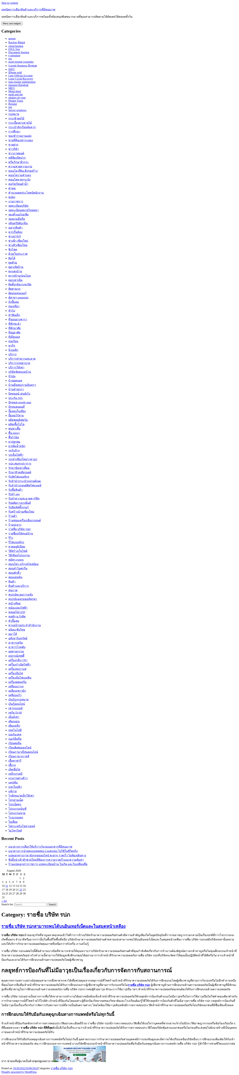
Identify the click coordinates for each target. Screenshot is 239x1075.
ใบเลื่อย (12, 821)
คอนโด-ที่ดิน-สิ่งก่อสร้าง (23, 170)
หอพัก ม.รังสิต (17, 616)
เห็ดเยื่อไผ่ (14, 769)
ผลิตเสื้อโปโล (16, 424)
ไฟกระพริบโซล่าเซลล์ (21, 826)
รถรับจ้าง (14, 450)
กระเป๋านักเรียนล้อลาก (22, 127)
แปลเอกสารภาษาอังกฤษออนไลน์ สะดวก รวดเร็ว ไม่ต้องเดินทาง (47, 855)
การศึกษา (14, 131)
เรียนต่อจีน (14, 743)
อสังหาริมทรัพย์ (17, 638)
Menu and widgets (12, 23)
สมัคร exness (16, 559)
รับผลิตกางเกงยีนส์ (19, 502)
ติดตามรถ (14, 288)
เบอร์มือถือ (15, 738)
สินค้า (12, 581)
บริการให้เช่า (16, 367)
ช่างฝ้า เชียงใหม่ (18, 240)
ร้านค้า (12, 516)
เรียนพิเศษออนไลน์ (19, 747)
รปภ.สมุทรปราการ (19, 463)
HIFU (11, 69)
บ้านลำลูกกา (16, 389)
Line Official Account (20, 75)
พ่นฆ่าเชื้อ (14, 428)
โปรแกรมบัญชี (17, 808)
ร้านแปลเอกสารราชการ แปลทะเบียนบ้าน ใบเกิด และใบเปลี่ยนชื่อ (47, 864)
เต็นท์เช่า (13, 717)
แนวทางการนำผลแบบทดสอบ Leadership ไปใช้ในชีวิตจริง (43, 851)
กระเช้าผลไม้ (16, 118)
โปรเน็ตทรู (14, 804)
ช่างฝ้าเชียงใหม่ (17, 245)
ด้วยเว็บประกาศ (17, 253)
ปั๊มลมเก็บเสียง (17, 411)
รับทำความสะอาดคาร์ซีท (24, 498)
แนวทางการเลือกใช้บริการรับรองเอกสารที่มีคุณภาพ (40, 846)
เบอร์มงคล (14, 734)
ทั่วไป (11, 310)
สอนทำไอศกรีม (17, 568)
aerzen (12, 38)
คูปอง (11, 197)
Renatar (12, 103)
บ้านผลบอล (15, 380)
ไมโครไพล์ (15, 830)
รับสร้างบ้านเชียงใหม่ (21, 511)
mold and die (15, 94)
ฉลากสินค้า (15, 227)
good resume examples (21, 61)
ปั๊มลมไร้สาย (16, 415)
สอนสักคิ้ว (14, 572)
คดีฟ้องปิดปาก (17, 157)
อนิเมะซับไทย (16, 629)
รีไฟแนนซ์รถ (16, 542)
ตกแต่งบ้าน (15, 271)
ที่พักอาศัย (14, 328)
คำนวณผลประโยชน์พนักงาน (26, 192)
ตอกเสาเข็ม (15, 280)
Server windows (17, 110)
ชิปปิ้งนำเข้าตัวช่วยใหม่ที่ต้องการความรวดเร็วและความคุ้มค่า (46, 859)
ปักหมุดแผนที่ (16, 406)
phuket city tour (17, 97)
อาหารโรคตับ (16, 647)
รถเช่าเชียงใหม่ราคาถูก (22, 459)
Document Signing (18, 52)
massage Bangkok (18, 85)
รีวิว (10, 537)
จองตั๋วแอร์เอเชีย (18, 214)
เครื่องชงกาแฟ (17, 668)
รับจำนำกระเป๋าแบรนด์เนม (24, 481)
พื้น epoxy (14, 433)
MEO (11, 88)
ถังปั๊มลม (13, 301)
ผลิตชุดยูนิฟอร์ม (18, 419)
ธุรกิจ (11, 345)
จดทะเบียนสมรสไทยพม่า (23, 210)
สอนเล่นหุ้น (15, 577)
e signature (14, 55)
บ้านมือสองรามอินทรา (22, 384)
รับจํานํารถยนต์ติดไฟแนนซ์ (24, 485)
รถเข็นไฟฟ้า (15, 454)
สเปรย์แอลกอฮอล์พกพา (22, 599)
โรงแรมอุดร (15, 817)
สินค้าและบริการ (18, 585)
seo (10, 107)
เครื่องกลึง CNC (17, 660)
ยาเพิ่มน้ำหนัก (16, 446)
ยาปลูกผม (14, 441)
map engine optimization (22, 81)
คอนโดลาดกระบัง (19, 179)
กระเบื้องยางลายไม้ (20, 122)
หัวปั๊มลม (13, 620)
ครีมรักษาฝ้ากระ (18, 162)
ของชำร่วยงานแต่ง (19, 135)
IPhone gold (15, 72)
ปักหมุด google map (19, 402)
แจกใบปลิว (15, 786)
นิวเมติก (13, 349)
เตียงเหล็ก (14, 725)
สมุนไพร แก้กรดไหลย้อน (23, 564)
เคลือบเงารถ (16, 686)
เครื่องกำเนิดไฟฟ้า (19, 664)
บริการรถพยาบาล (19, 363)
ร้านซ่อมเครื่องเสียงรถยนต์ (24, 520)
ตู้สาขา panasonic (18, 297)
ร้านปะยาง (14, 524)
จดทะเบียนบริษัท (18, 205)
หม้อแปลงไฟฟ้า (17, 607)
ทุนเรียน (13, 341)
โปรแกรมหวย (16, 813)
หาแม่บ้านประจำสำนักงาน (24, 625)
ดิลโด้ (11, 258)
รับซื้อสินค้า (15, 489)
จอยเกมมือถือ (16, 218)
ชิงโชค (12, 249)
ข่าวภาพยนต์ (16, 153)
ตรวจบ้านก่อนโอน (19, 275)
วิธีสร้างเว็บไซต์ (17, 550)
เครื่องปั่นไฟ (15, 673)
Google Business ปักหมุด (22, 65)
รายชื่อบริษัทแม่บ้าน (20, 533)
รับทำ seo (14, 494)
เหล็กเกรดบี (15, 773)
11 (6, 885)
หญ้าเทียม (14, 603)
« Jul (4, 901)
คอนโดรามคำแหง (19, 175)
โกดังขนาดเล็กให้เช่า (21, 795)
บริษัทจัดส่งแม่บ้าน (19, 371)
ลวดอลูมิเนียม (16, 546)
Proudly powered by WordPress (19, 1071)
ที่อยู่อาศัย (14, 332)
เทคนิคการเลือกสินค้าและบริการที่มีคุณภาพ (28, 9)
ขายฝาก (13, 144)
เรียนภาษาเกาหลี (18, 756)
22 (20, 889)
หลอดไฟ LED (16, 612)
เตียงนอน (14, 721)
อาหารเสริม (15, 642)
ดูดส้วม (12, 262)
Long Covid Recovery (20, 78)
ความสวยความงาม (20, 166)
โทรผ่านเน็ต (15, 800)
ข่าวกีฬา (13, 149)
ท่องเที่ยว (13, 306)
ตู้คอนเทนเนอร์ (17, 293)
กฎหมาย (13, 114)
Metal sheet (14, 91)
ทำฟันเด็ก (14, 315)
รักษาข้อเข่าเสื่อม (19, 467)
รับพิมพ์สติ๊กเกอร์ (18, 507)
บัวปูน (11, 376)
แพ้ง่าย (12, 791)
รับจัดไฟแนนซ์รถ (18, 476)
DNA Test (14, 49)
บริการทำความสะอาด (22, 358)
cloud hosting (15, 46)
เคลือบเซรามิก (17, 690)
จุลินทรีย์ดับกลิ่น (18, 223)
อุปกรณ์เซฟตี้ (16, 655)
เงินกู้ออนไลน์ (16, 703)
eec (10, 58)
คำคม (12, 188)
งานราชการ (15, 201)
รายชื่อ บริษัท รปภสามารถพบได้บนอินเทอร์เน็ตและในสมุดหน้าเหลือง (63, 926)
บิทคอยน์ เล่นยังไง (19, 393)
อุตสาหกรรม (16, 651)
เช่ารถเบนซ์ (15, 708)
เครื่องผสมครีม (17, 682)
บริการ (12, 354)
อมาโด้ (12, 633)
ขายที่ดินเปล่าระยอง (20, 140)
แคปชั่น (13, 782)
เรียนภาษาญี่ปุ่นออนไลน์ (23, 751)
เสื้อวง (12, 765)
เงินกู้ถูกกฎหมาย (18, 699)
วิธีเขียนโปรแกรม (19, 555)
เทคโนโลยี (15, 730)
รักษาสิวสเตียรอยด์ (19, 472)
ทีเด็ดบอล (14, 336)
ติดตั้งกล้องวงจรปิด (19, 284)
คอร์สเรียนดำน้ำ (18, 183)
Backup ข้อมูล (16, 42)
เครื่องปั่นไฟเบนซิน (19, 677)
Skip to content (9, 2)
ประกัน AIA (15, 398)
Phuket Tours (15, 100)
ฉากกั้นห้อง (15, 232)
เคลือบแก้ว (15, 695)
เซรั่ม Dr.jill (15, 712)
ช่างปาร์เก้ (14, 236)
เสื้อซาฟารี (14, 760)
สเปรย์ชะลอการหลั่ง (20, 594)
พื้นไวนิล (13, 437)
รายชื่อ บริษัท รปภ (19, 529)
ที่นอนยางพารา (17, 319)
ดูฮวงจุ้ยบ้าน (15, 266)
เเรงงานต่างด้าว (18, 778)
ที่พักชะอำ (14, 323)
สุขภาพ (12, 590)
